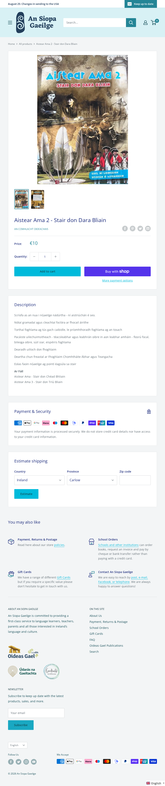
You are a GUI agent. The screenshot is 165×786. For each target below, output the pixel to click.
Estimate (26, 494)
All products (25, 44)
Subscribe (21, 725)
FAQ (92, 640)
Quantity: (20, 256)
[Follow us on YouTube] (34, 762)
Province (73, 471)
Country (20, 471)
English (14, 745)
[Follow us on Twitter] (18, 762)
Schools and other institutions (118, 545)
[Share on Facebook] (125, 228)
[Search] (131, 22)
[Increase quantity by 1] (55, 256)
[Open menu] (10, 22)
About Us (96, 616)
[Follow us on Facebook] (11, 762)
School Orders (99, 628)
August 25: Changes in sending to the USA (33, 4)
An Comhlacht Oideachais (31, 229)
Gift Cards (63, 577)
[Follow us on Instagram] (26, 762)
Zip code (125, 471)
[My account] (145, 22)
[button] (155, 783)
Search (94, 651)
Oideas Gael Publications (106, 645)
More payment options (117, 280)
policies (59, 545)
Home (11, 44)
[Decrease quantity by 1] (34, 256)
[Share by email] (148, 228)
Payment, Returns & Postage (109, 622)
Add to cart (47, 271)
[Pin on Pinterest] (132, 228)
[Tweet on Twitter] (140, 228)
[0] (153, 22)
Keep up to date (143, 4)
